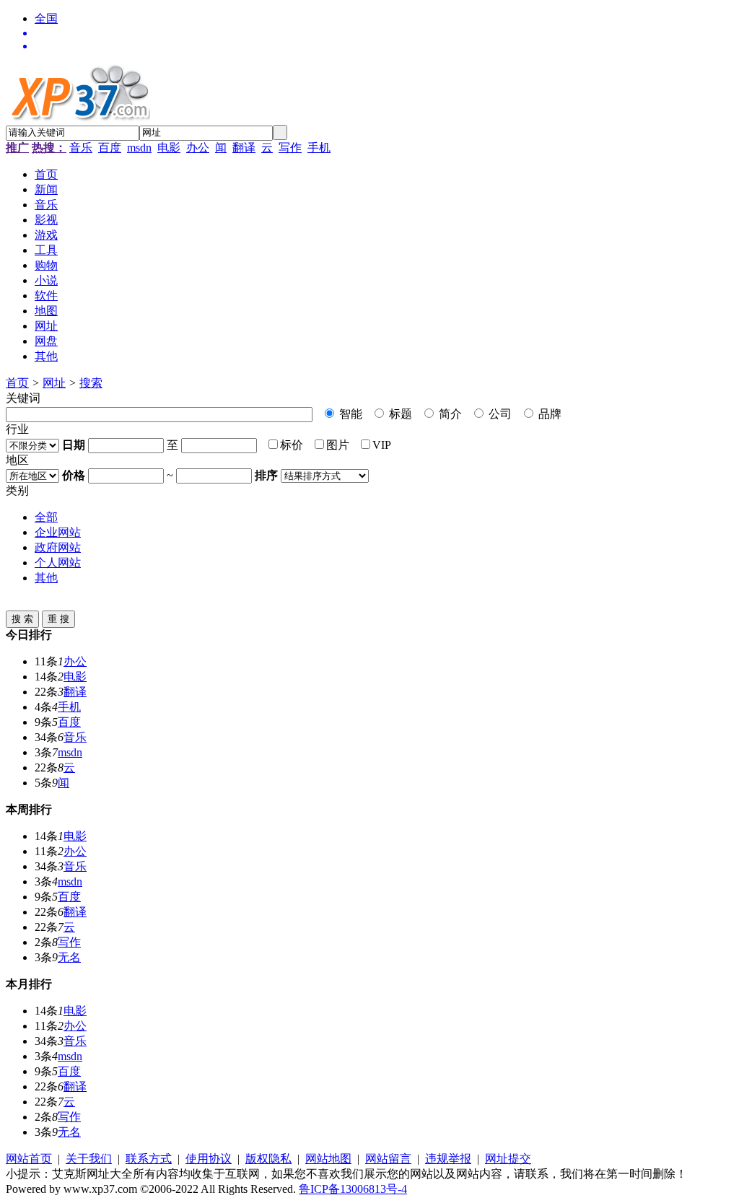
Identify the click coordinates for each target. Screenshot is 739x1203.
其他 (46, 578)
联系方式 (149, 1158)
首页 (17, 383)
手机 (319, 147)
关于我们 (89, 1158)
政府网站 (58, 547)
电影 (168, 147)
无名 (69, 957)
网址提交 (508, 1158)
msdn (139, 147)
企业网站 (58, 532)
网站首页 (29, 1158)
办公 (197, 147)
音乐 (80, 147)
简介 (449, 414)
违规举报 (448, 1158)
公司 (499, 414)
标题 (399, 414)
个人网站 (58, 562)
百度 (109, 147)
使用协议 (208, 1158)
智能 (349, 414)
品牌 (548, 414)
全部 (46, 517)
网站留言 (388, 1158)
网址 (54, 383)
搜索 (90, 383)
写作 (290, 147)
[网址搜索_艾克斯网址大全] (384, 33)
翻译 (243, 147)
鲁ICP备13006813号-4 (353, 1189)
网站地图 (328, 1158)
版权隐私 (268, 1158)
